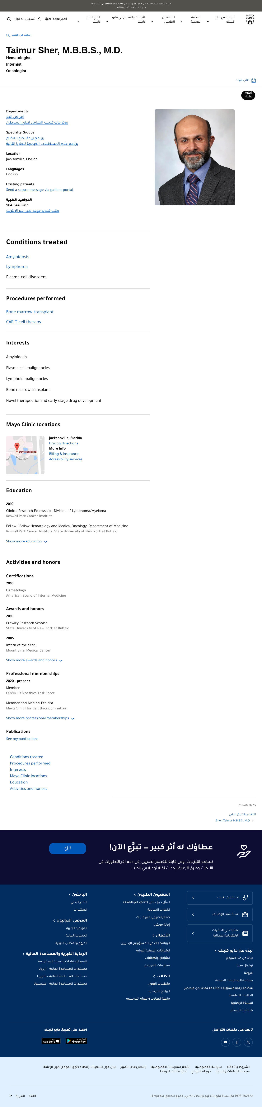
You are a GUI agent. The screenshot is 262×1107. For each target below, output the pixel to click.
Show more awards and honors (31, 661)
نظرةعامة (248, 95)
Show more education (24, 542)
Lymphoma (17, 267)
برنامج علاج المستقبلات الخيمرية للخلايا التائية (42, 144)
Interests (17, 344)
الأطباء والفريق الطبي (242, 814)
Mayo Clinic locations (33, 425)
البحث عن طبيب (21, 35)
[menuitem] (248, 95)
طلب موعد (242, 80)
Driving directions (63, 444)
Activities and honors (33, 563)
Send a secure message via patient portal (39, 190)
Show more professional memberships (37, 719)
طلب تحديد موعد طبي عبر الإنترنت (32, 211)
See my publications (22, 739)
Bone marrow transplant (30, 312)
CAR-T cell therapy (23, 322)
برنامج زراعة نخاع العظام (25, 138)
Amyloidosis (17, 257)
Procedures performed (35, 299)
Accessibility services (65, 460)
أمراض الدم (15, 117)
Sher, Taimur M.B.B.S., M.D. (232, 821)
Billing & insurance (64, 454)
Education (19, 491)
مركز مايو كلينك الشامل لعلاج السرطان (37, 123)
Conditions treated (37, 243)
